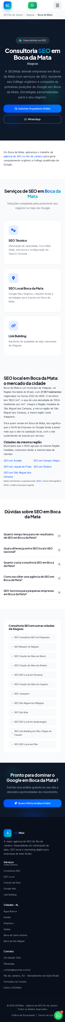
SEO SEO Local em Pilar (26, 744)
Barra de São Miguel (14, 941)
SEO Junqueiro (21, 693)
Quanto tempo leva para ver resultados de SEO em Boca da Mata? (29, 536)
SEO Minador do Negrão (26, 646)
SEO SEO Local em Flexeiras (28, 675)
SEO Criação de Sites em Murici (30, 656)
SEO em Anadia (12, 460)
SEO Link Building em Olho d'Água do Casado (33, 733)
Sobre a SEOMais (13, 987)
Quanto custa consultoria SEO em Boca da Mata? (29, 564)
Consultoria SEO (12, 870)
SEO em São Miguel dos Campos (17, 474)
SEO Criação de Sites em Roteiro (30, 665)
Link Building (10, 894)
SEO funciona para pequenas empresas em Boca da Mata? (29, 592)
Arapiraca (8, 923)
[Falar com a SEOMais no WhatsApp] (32, 5)
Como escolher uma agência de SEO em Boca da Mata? (29, 578)
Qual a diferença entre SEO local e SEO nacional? (28, 550)
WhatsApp (34, 119)
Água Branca (10, 911)
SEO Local (9, 876)
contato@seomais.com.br (17, 969)
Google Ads (10, 888)
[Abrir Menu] (57, 5)
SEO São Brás (21, 712)
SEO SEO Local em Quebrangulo (30, 721)
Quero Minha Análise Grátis (34, 803)
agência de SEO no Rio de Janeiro (23, 156)
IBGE (39, 481)
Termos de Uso (45, 1015)
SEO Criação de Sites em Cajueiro (31, 684)
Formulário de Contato (15, 981)
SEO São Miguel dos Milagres (29, 703)
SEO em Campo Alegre (46, 460)
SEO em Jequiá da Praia (17, 466)
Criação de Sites (12, 882)
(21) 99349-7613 (12, 957)
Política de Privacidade (23, 1015)
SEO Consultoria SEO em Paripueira (32, 637)
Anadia (7, 917)
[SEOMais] (7, 5)
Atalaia (7, 929)
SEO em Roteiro (42, 466)
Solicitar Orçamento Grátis (34, 108)
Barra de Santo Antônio (15, 935)
